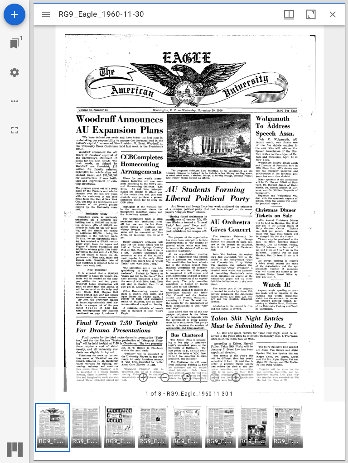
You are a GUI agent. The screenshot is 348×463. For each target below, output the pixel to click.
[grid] (189, 431)
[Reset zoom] (187, 377)
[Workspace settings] (14, 72)
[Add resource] (14, 14)
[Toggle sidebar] (46, 14)
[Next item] (236, 377)
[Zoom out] (165, 377)
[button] (52, 427)
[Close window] (332, 14)
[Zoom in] (143, 377)
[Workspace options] (14, 101)
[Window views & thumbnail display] (289, 14)
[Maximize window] (311, 14)
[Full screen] (14, 130)
